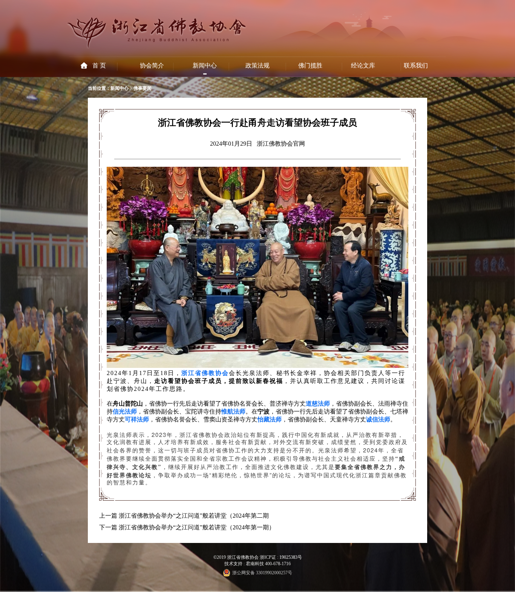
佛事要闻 (142, 88)
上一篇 (108, 515)
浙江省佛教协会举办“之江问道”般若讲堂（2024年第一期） (197, 527)
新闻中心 (205, 65)
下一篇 (108, 527)
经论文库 (363, 65)
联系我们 (416, 65)
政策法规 (257, 65)
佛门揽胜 (310, 65)
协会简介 (152, 65)
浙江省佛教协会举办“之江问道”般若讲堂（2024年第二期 (194, 515)
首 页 (99, 65)
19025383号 (290, 557)
